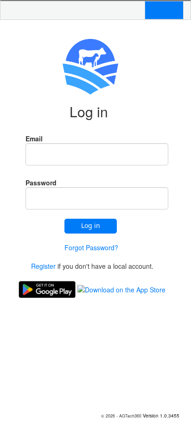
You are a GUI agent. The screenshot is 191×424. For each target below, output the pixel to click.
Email (34, 138)
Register (44, 266)
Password (41, 182)
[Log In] (158, 10)
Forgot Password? (91, 247)
